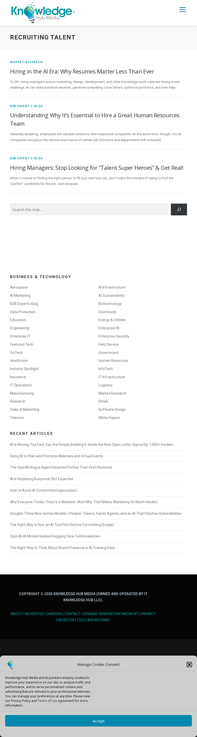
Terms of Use (47, 701)
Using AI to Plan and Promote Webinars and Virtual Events (56, 456)
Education (18, 320)
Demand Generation (101, 614)
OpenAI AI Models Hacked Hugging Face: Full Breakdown (55, 536)
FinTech (16, 353)
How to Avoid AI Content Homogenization (43, 490)
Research (17, 401)
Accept (99, 720)
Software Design (112, 409)
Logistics (105, 385)
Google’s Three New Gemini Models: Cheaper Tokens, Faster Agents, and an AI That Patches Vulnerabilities (96, 513)
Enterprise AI (108, 328)
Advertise (34, 614)
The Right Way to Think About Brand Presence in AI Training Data (62, 548)
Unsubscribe (98, 620)
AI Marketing (20, 295)
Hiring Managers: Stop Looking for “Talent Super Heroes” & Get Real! (96, 167)
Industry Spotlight (24, 369)
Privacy (148, 614)
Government (108, 353)
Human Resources (113, 361)
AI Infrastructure (111, 287)
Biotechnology (110, 304)
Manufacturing (22, 393)
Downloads (107, 312)
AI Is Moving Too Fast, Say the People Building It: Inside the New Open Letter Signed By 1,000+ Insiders (91, 445)
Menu (182, 9)
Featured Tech (21, 344)
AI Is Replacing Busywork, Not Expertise (41, 479)
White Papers (109, 418)
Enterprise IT (20, 336)
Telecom (17, 418)
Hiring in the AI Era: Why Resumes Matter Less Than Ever (82, 71)
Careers (54, 614)
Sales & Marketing (24, 409)
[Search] (179, 209)
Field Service (108, 344)
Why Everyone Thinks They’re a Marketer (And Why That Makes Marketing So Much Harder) (83, 502)
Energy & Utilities (111, 320)
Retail (103, 401)
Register (66, 620)
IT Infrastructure (111, 377)
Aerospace (19, 287)
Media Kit (130, 614)
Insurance (18, 377)
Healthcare (19, 361)
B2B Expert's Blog (26, 106)
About (17, 614)
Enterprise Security (113, 336)
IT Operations (21, 385)
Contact (72, 614)
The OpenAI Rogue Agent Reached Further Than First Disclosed (61, 467)
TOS (80, 620)
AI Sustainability (111, 295)
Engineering (19, 328)
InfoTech (105, 369)
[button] (189, 664)
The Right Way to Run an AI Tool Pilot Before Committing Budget (62, 525)
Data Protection (22, 312)
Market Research (26, 62)
